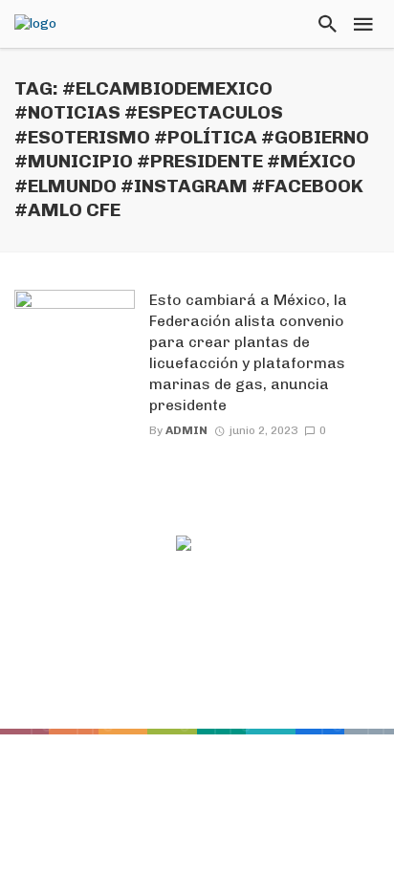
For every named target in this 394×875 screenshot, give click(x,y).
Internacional (154, 687)
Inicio (92, 663)
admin (186, 430)
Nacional (261, 687)
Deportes (167, 663)
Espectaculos (271, 663)
